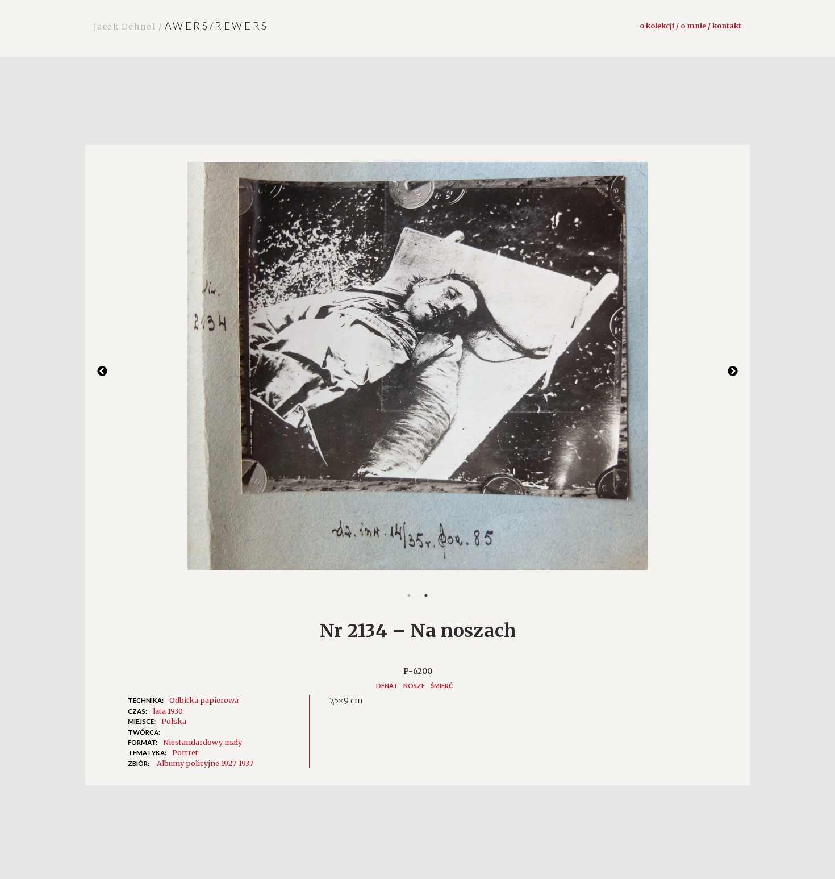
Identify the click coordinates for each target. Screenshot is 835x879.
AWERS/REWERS (181, 25)
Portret (185, 752)
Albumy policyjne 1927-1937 (205, 763)
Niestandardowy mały (202, 742)
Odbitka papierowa (204, 700)
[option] (417, 372)
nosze (414, 685)
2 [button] (426, 595)
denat (387, 685)
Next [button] (732, 371)
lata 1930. (168, 710)
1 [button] (409, 595)
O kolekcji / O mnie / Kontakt (690, 25)
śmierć (442, 685)
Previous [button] (102, 371)
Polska (173, 721)
